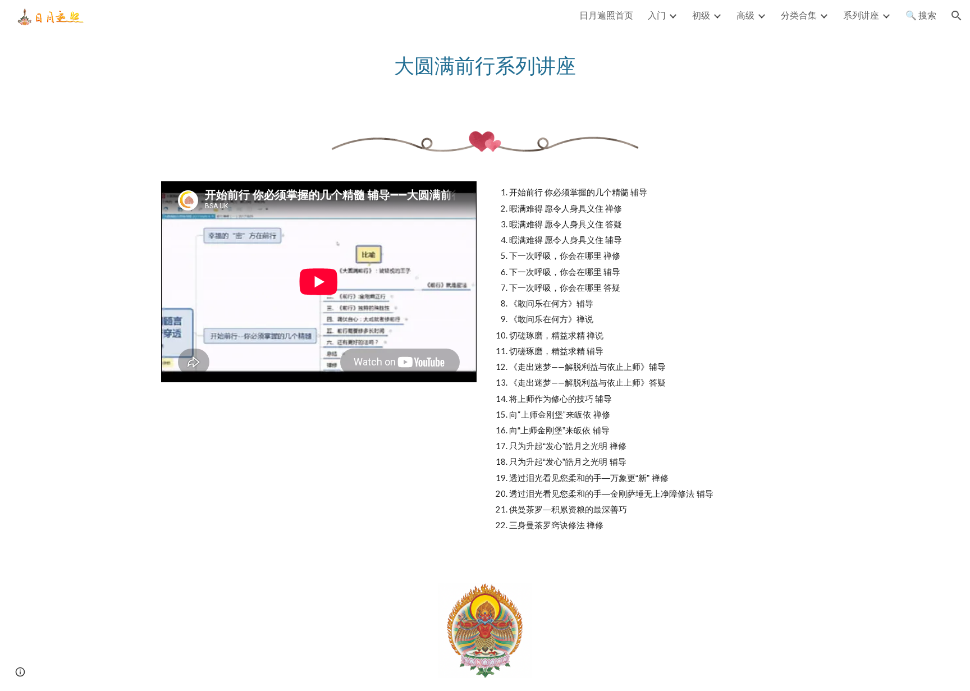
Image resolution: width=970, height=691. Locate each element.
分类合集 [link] (799, 15)
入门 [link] (657, 15)
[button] (956, 15)
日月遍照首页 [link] (606, 15)
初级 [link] (701, 15)
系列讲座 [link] (861, 15)
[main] (485, 65)
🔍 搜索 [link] (920, 15)
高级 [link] (745, 15)
